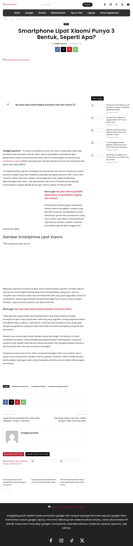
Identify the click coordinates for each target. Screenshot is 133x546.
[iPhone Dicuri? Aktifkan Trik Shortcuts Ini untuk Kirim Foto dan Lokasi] (97, 158)
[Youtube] (128, 5)
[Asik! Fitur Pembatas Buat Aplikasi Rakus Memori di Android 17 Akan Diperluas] (97, 133)
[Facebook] (105, 5)
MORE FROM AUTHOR (37, 454)
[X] (122, 5)
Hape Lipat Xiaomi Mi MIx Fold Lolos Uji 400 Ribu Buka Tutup (43, 480)
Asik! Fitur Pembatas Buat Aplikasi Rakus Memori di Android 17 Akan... (116, 132)
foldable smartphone (19, 386)
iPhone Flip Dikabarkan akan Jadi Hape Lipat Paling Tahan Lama (72, 482)
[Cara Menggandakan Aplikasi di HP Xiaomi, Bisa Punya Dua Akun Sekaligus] (97, 145)
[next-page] (8, 490)
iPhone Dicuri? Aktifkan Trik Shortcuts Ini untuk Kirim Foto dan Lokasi (117, 157)
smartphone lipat (11, 161)
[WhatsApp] (75, 49)
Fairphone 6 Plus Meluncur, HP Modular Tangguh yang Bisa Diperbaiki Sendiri (117, 107)
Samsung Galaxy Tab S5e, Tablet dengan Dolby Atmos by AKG (70, 419)
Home (5, 19)
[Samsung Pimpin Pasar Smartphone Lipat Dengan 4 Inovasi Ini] (16, 468)
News (12, 19)
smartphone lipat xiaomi (58, 386)
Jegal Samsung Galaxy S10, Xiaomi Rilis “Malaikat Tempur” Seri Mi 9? (21, 419)
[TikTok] (116, 5)
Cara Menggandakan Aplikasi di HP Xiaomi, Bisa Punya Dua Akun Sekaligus (116, 144)
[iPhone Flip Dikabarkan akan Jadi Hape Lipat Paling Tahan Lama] (73, 468)
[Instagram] (111, 5)
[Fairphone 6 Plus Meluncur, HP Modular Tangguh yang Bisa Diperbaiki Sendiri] (97, 108)
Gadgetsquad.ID (60, 44)
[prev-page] (4, 490)
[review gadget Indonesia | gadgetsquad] (66, 507)
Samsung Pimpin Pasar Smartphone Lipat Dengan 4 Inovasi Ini (14, 482)
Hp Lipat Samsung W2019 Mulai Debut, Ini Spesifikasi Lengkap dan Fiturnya (63, 195)
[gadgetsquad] (17, 5)
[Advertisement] (22, 207)
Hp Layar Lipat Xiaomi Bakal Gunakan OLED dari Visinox (43, 309)
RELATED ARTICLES (13, 454)
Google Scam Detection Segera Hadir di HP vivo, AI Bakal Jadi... (116, 119)
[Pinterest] (69, 49)
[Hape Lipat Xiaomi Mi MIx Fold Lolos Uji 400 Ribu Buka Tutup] (44, 468)
